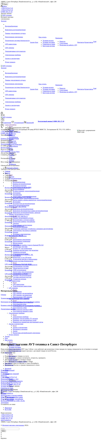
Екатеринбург (13, 137)
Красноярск (13, 143)
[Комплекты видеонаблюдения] (17, 28)
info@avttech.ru (8, 393)
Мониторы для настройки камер (12, 397)
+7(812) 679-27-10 (7, 8)
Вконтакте (8, 408)
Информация (5, 383)
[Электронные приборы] (17, 53)
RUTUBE (8, 409)
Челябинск (12, 164)
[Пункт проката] (17, 60)
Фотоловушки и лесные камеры (11, 395)
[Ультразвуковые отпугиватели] (17, 49)
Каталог (11, 177)
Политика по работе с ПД (9, 379)
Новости (4, 375)
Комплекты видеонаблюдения (23, 209)
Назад (11, 126)
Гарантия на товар (7, 388)
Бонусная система (7, 390)
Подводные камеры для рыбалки (12, 399)
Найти (3, 431)
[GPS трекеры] (17, 46)
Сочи (10, 157)
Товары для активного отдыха (23, 218)
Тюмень (11, 160)
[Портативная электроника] (17, 35)
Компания (4, 372)
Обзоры (3, 294)
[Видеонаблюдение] (17, 24)
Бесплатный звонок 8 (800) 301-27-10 (51, 121)
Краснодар (12, 141)
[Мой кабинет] (2, 113)
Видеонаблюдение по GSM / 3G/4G (13, 401)
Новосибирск (13, 146)
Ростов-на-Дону (14, 151)
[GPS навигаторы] (17, 42)
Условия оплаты (6, 384)
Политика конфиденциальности (12, 381)
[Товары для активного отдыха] (17, 32)
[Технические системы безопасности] (17, 39)
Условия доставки (7, 386)
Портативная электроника (22, 239)
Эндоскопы (5, 402)
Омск (10, 148)
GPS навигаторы (18, 284)
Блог (2, 392)
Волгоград (12, 134)
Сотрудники (5, 377)
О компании (5, 374)
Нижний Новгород (15, 144)
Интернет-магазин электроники (13, 425)
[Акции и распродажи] (17, 57)
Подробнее (9, 135)
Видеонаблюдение (19, 182)
